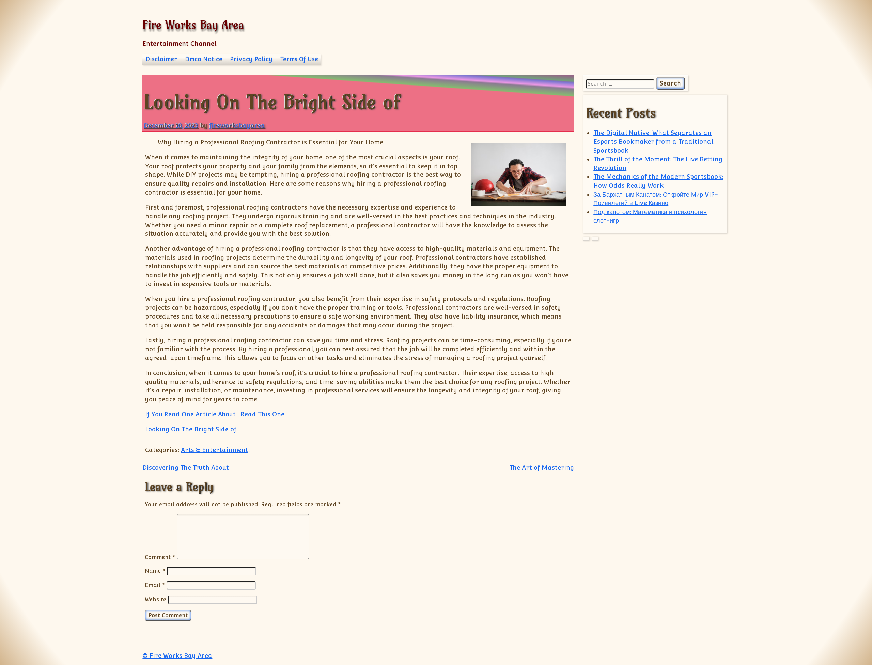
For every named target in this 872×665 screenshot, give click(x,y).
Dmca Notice (203, 59)
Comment (160, 557)
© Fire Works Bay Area (177, 655)
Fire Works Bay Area (193, 24)
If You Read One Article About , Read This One (214, 414)
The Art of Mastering (541, 467)
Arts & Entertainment (214, 449)
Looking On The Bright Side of (190, 429)
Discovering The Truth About (185, 467)
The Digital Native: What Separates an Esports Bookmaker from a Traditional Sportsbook (653, 141)
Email (155, 585)
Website (155, 599)
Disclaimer (161, 59)
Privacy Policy (251, 59)
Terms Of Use (299, 59)
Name (155, 570)
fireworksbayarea (237, 125)
